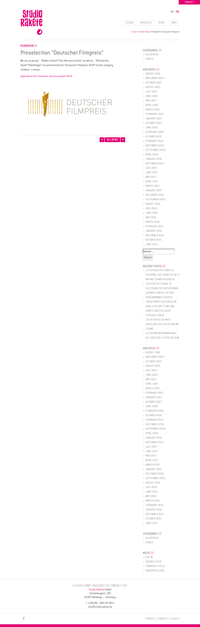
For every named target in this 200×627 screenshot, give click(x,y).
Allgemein (152, 54)
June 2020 (152, 127)
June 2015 (152, 244)
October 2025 (154, 82)
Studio (129, 22)
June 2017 (152, 172)
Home (134, 32)
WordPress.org (155, 570)
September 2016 (155, 199)
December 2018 (155, 145)
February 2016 (154, 226)
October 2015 (154, 239)
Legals (175, 618)
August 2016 (153, 204)
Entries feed (154, 561)
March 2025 (153, 109)
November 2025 (155, 78)
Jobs (174, 22)
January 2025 (154, 118)
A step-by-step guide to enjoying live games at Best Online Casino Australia (163, 275)
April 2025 (152, 105)
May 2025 (151, 100)
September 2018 (155, 150)
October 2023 (154, 123)
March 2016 (153, 222)
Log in (149, 557)
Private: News (144, 32)
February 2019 (154, 141)
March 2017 (153, 186)
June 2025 (152, 96)
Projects (146, 22)
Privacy (150, 618)
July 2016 (151, 208)
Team (161, 22)
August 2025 (153, 87)
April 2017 (152, 181)
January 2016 (154, 231)
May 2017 (151, 177)
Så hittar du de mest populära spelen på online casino (162, 324)
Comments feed (155, 566)
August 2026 (153, 73)
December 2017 (155, 163)
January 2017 (154, 190)
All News (112, 139)
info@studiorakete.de (100, 606)
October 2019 (154, 136)
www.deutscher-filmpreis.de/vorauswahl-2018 (46, 76)
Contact (189, 2)
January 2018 (154, 159)
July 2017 (151, 168)
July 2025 (151, 91)
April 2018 (152, 154)
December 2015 (155, 235)
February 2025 (155, 114)
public (149, 59)
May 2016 (151, 217)
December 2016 (155, 195)
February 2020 (155, 132)
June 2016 (152, 213)
